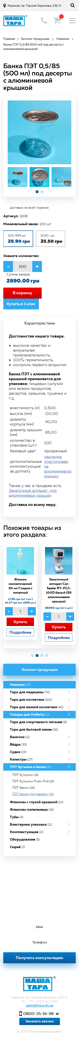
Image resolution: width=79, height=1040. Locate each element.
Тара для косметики (31, 699)
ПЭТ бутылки (25, 775)
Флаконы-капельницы (32, 809)
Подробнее (20, 632)
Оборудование (25, 839)
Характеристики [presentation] (39, 323)
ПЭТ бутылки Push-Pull (33, 781)
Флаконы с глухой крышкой (36, 802)
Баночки (20, 737)
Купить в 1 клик (21, 303)
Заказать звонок (39, 1021)
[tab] (39, 323)
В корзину (22, 292)
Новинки (20, 684)
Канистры (21, 759)
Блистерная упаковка (31, 824)
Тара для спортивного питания (38, 722)
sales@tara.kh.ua (39, 1005)
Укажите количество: (21, 256)
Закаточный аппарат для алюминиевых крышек (33, 493)
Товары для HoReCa (29, 714)
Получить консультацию (39, 957)
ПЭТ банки (23, 788)
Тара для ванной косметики (36, 707)
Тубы (16, 817)
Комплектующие (26, 832)
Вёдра (18, 744)
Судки (18, 752)
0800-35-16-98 (38, 1013)
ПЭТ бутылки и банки (30, 766)
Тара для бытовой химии (34, 729)
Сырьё (17, 847)
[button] (37, 191)
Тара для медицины (30, 692)
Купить (20, 621)
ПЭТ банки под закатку (33, 794)
